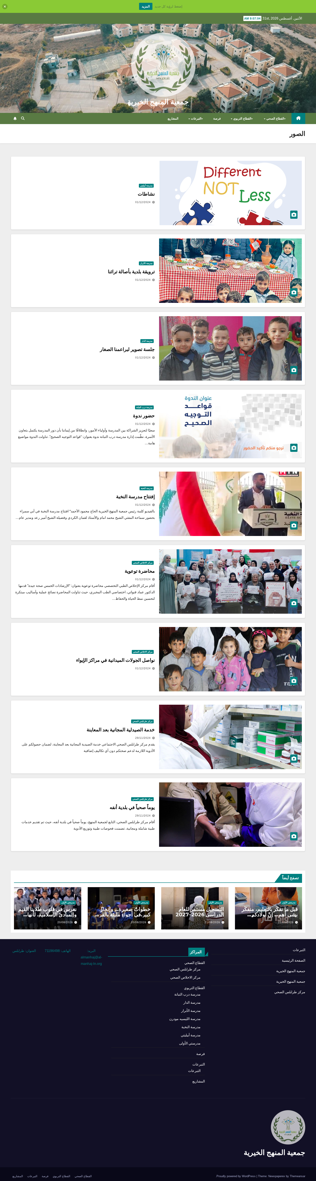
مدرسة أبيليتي (146, 185)
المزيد (146, 6)
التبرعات (195, 118)
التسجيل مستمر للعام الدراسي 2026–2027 (200, 912)
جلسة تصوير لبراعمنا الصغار (127, 349)
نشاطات (146, 194)
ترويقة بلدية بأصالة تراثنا (131, 272)
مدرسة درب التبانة (144, 407)
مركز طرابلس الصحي (142, 721)
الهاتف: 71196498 (58, 951)
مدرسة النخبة (146, 488)
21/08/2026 (286, 922)
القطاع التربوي (241, 118)
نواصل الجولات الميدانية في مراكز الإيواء (115, 660)
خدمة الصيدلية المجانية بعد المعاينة (121, 730)
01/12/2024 (143, 202)
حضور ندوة (144, 416)
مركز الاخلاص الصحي (142, 563)
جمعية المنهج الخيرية (158, 101)
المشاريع (173, 118)
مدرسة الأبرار (146, 263)
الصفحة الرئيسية (293, 960)
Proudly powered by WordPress (236, 1176)
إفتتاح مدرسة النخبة (135, 496)
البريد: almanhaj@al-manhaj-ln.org (91, 957)
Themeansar (297, 1176)
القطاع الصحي (274, 118)
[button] (23, 118)
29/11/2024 (143, 737)
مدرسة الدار (147, 341)
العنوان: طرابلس (24, 951)
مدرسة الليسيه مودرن (185, 1019)
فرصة (217, 118)
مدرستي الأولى (288, 902)
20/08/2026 (138, 922)
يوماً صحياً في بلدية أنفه (132, 807)
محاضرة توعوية (140, 571)
